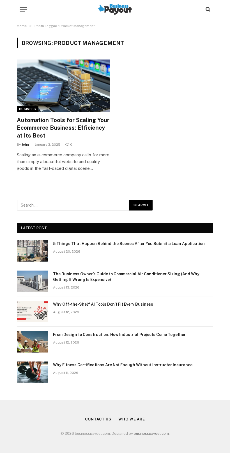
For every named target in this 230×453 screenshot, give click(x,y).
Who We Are (131, 419)
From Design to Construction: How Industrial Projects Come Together (119, 334)
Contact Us (98, 419)
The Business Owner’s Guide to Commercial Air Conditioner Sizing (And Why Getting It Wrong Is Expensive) (126, 277)
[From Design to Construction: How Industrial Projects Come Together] (32, 342)
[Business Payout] (115, 9)
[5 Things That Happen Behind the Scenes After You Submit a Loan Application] (32, 251)
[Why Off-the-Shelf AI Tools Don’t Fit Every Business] (32, 311)
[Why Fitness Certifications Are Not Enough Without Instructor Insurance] (32, 372)
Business (27, 109)
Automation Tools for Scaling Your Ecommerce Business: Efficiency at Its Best (63, 128)
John (25, 145)
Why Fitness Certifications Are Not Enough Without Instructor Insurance (122, 365)
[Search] (207, 9)
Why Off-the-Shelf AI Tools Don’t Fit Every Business (103, 304)
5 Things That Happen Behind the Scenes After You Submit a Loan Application (129, 243)
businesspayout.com (151, 433)
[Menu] (23, 9)
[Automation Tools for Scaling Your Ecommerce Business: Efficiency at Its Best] (63, 86)
